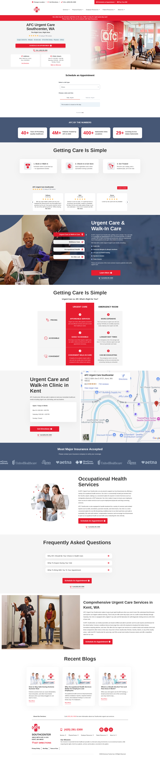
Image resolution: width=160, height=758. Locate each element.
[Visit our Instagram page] (111, 730)
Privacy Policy (36, 748)
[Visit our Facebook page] (101, 730)
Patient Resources (108, 9)
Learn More (104, 273)
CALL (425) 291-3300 (69, 2)
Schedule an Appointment (106, 2)
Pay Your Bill (123, 2)
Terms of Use (54, 748)
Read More (32, 701)
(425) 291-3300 (71, 716)
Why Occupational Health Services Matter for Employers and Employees (78, 688)
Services (65, 9)
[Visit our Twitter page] (106, 730)
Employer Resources (92, 9)
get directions (43, 429)
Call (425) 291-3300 (41, 50)
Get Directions (53, 2)
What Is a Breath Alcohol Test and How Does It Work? (114, 688)
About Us (120, 9)
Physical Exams (77, 9)
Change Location (39, 2)
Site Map (45, 748)
